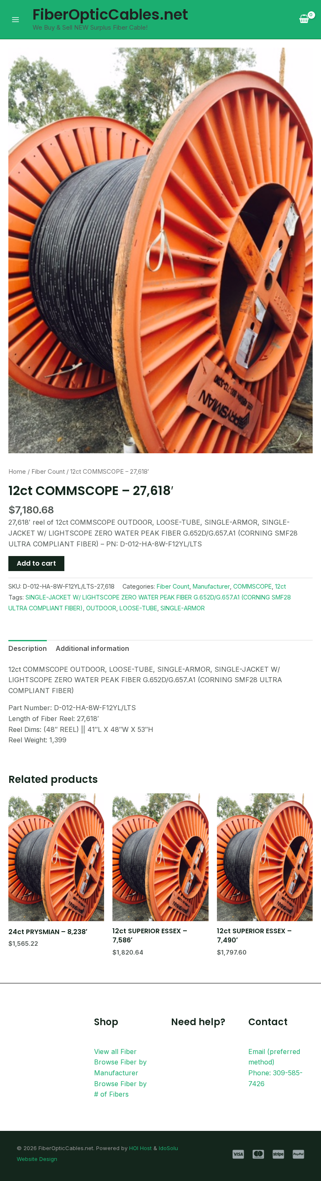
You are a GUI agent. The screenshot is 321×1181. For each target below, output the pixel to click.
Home (17, 471)
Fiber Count (48, 471)
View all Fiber (115, 1051)
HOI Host (140, 1148)
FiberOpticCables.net (110, 14)
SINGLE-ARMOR (182, 608)
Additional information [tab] (92, 648)
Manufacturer (211, 586)
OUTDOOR (101, 608)
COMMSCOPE (252, 586)
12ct (280, 586)
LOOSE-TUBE (138, 608)
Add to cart (36, 563)
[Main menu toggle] (15, 19)
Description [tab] (27, 648)
